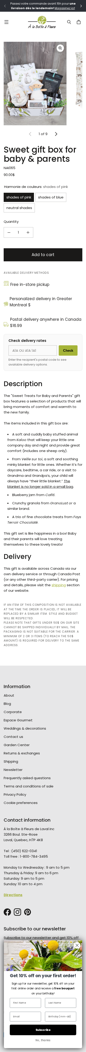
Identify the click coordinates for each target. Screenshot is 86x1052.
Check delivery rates (27, 340)
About (9, 695)
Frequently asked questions (27, 778)
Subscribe (43, 1030)
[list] (43, 84)
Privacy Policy (15, 794)
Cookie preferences (21, 802)
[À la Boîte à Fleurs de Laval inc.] (42, 22)
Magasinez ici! (65, 8)
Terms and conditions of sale (28, 786)
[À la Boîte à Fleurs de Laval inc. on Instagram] (17, 912)
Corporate (13, 711)
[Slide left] (30, 134)
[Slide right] (56, 134)
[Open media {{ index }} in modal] (35, 83)
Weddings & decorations (25, 728)
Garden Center (17, 744)
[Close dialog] (77, 945)
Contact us (13, 736)
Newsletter (13, 769)
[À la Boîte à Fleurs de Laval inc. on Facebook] (7, 912)
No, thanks (43, 1040)
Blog (7, 703)
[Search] (69, 22)
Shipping (11, 761)
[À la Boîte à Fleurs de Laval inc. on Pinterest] (27, 912)
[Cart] (79, 22)
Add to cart (43, 254)
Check (68, 350)
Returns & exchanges (22, 753)
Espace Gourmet (18, 720)
